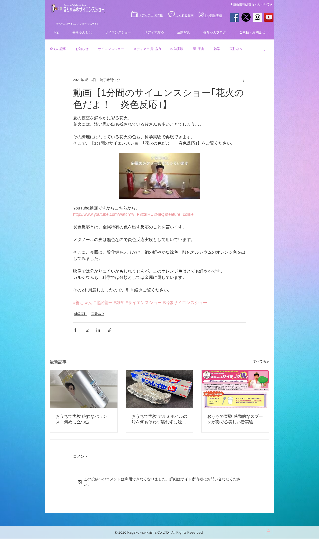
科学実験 (177, 49)
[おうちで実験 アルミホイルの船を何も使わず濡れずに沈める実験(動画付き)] (159, 389)
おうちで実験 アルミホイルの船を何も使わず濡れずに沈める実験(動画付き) (159, 419)
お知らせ (82, 49)
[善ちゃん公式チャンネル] (268, 17)
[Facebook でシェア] (75, 330)
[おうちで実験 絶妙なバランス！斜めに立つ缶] (83, 389)
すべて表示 (261, 361)
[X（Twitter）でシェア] (87, 330)
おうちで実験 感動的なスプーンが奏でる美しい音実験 (235, 419)
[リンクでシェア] (109, 330)
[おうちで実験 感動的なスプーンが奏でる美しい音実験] (235, 389)
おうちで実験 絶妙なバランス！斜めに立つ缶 (81, 419)
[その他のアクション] (243, 80)
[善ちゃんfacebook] (234, 17)
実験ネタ (236, 49)
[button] (263, 49)
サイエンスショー (111, 49)
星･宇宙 (198, 49)
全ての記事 (58, 49)
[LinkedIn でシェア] (98, 330)
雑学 (217, 49)
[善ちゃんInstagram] (257, 17)
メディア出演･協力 (147, 49)
